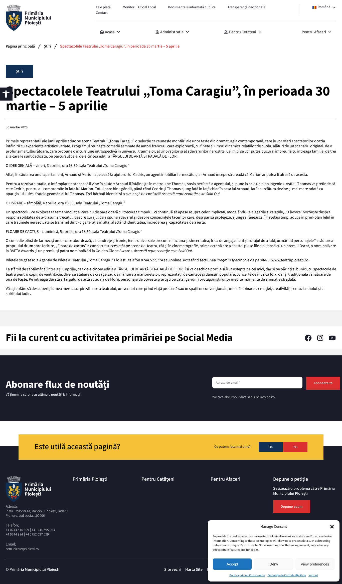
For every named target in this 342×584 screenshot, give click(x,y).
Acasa (110, 32)
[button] (331, 526)
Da (271, 447)
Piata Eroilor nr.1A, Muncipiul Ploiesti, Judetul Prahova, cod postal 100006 (37, 513)
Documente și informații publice (192, 7)
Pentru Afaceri (314, 32)
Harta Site (194, 569)
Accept (232, 564)
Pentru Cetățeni (242, 32)
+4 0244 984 (14, 534)
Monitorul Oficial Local (139, 7)
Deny (273, 564)
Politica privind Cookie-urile (247, 575)
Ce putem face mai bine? (232, 447)
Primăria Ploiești (90, 479)
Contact (102, 12)
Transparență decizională (246, 7)
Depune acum (292, 506)
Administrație (172, 32)
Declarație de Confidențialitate (286, 575)
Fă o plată (103, 7)
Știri (47, 46)
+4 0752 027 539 (37, 534)
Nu (295, 447)
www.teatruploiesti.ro (289, 260)
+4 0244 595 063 (43, 529)
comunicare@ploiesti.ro (22, 548)
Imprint (313, 575)
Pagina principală (20, 46)
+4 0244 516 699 (17, 529)
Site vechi (172, 569)
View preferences (315, 564)
